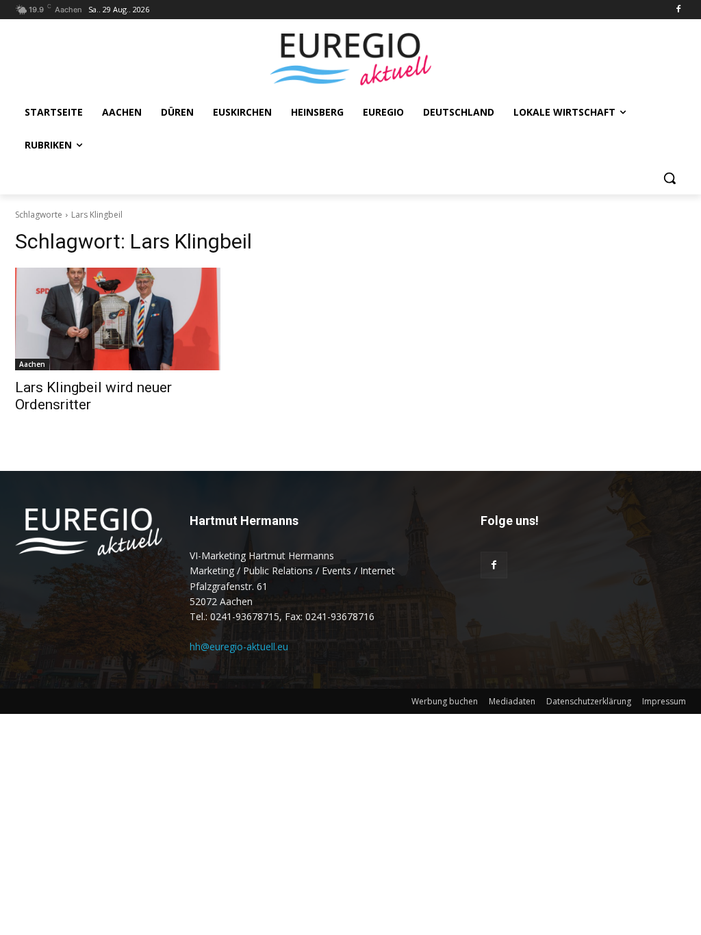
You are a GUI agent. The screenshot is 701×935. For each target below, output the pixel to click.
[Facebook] (678, 10)
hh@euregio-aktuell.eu (239, 646)
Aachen (32, 364)
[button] (669, 178)
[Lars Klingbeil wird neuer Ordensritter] (117, 319)
